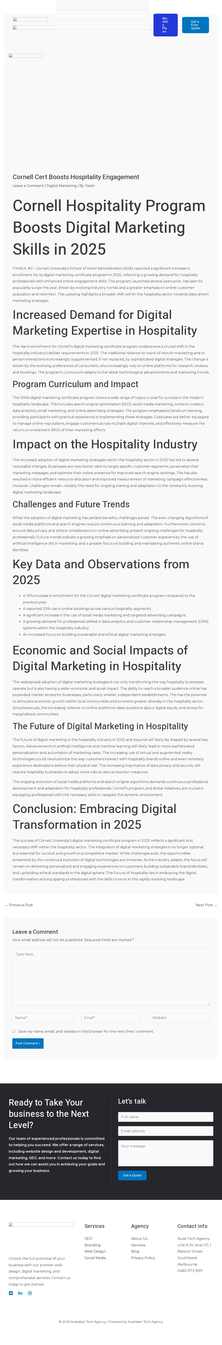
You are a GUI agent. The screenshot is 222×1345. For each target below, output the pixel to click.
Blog (135, 1251)
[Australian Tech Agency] (30, 25)
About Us (139, 1239)
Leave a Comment (28, 186)
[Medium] (11, 1293)
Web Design (95, 1251)
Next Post (206, 905)
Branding (93, 1245)
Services (138, 1245)
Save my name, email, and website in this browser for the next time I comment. (86, 1031)
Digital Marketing (62, 186)
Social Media (95, 1258)
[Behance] (20, 1293)
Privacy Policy (143, 1258)
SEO (88, 1239)
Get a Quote (132, 1175)
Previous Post (19, 905)
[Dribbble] (30, 1293)
